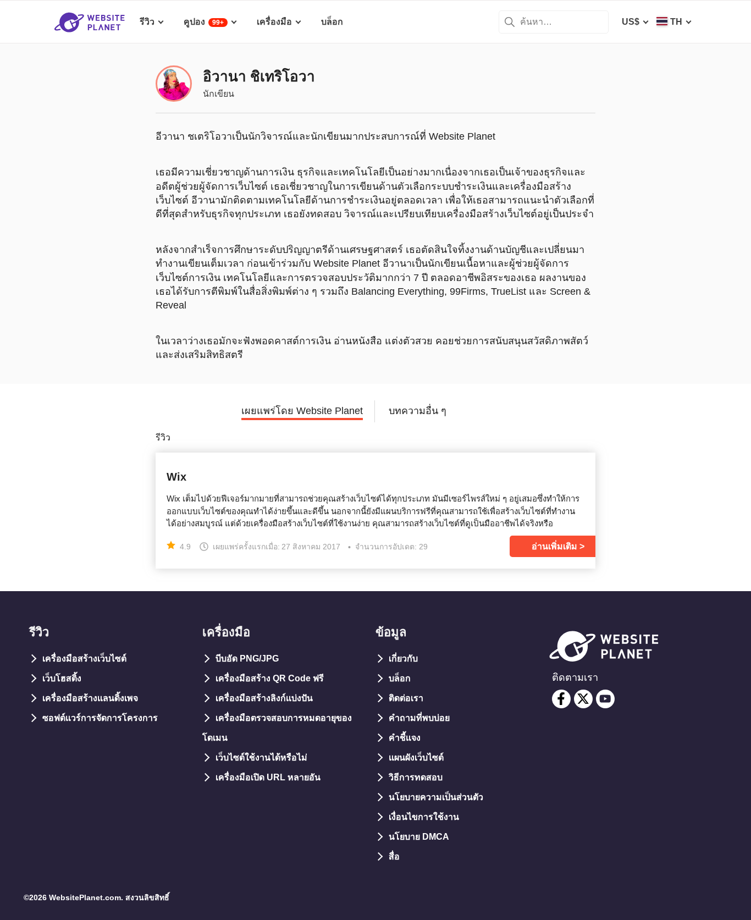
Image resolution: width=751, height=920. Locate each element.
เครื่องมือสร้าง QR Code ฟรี (270, 678)
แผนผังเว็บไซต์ (416, 757)
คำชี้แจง (405, 737)
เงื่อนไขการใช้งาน (424, 817)
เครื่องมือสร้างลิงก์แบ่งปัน (264, 698)
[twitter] (583, 699)
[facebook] (561, 699)
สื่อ (394, 856)
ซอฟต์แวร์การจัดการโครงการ (100, 718)
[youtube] (605, 699)
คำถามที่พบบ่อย (419, 718)
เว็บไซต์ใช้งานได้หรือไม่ (261, 757)
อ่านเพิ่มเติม (554, 546)
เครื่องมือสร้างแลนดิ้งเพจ (90, 698)
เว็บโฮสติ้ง (61, 678)
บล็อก (400, 678)
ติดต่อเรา (406, 698)
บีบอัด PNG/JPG (247, 658)
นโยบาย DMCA (419, 836)
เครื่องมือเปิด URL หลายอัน (268, 777)
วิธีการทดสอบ (416, 777)
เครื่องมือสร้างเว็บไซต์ (84, 658)
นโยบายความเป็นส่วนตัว (436, 797)
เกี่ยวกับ (403, 658)
